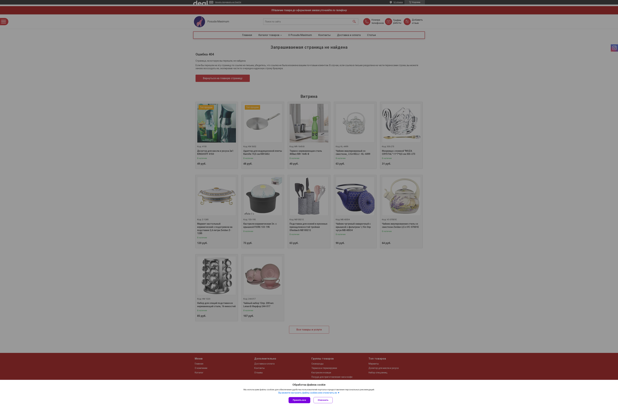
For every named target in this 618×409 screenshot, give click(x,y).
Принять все (299, 400)
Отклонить (323, 400)
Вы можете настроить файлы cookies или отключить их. (307, 392)
